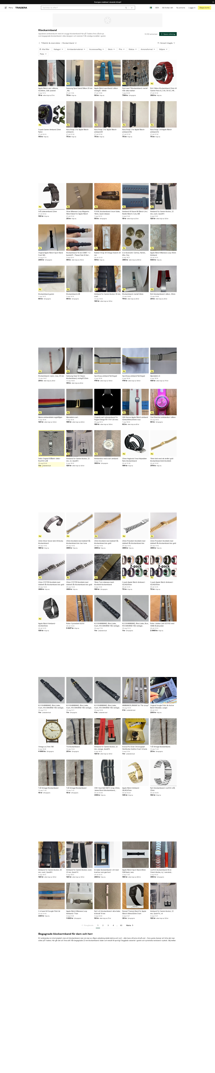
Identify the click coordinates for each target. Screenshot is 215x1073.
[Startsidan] (21, 8)
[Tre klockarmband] (79, 731)
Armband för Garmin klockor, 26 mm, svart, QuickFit (50, 871)
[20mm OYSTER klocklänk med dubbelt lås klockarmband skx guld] (79, 567)
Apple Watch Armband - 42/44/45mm (47, 624)
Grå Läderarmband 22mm (47, 211)
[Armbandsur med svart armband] (107, 443)
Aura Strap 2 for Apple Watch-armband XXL (133, 131)
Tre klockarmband (73, 747)
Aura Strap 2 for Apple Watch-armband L (77, 131)
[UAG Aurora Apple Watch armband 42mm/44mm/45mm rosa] (135, 402)
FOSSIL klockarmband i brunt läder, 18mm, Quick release (107, 212)
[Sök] (126, 8)
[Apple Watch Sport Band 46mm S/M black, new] (135, 854)
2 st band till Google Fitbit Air (49, 911)
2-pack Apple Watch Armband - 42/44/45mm (134, 583)
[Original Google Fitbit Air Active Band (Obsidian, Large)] (163, 690)
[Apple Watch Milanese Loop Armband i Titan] (79, 896)
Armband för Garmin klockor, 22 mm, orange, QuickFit (106, 748)
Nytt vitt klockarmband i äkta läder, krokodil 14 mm (107, 912)
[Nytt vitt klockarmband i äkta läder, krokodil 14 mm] (107, 896)
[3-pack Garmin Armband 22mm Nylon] (51, 114)
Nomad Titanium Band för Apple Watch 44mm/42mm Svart (134, 912)
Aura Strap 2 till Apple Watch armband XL (161, 131)
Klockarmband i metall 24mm (132, 294)
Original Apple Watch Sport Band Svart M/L (50, 254)
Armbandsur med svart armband (106, 458)
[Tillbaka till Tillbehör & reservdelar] (39, 43)
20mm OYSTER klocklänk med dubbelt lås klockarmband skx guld (79, 583)
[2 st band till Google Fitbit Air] (51, 896)
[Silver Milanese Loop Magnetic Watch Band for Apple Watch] (79, 196)
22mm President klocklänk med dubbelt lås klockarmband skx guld (163, 542)
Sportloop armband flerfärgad (105, 376)
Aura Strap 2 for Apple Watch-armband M (105, 131)
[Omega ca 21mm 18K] (51, 731)
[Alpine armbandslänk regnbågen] (51, 402)
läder (102, 940)
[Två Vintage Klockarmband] (51, 773)
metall (110, 940)
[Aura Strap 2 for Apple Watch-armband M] (107, 114)
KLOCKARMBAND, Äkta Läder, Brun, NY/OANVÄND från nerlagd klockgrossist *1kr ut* (135, 624)
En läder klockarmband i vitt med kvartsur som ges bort (106, 871)
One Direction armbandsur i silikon (163, 417)
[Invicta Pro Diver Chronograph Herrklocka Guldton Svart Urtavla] (135, 731)
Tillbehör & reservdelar (50, 43)
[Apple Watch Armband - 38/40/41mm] (135, 773)
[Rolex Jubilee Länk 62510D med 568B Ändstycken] (163, 608)
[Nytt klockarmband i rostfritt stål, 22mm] (163, 773)
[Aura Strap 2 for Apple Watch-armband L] (79, 114)
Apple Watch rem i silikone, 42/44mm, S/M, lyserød (48, 89)
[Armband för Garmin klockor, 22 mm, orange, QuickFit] (107, 731)
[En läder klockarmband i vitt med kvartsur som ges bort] (107, 854)
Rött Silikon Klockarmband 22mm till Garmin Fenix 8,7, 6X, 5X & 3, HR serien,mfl (163, 89)
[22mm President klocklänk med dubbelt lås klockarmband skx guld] (163, 525)
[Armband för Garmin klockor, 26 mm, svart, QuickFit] (51, 854)
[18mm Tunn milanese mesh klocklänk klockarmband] (107, 567)
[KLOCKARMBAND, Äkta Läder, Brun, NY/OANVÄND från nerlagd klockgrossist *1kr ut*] (135, 608)
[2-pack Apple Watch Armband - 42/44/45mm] (135, 567)
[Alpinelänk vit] (163, 361)
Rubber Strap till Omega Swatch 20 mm (107, 254)
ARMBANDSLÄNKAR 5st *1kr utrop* (135, 705)
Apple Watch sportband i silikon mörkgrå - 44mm (106, 89)
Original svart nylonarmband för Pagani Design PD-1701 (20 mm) (106, 418)
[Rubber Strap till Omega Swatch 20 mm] (107, 237)
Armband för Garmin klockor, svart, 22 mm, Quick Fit (79, 871)
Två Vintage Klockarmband (48, 788)
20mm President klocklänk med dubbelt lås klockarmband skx (133, 542)
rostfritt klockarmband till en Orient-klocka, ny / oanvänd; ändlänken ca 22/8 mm (160, 871)
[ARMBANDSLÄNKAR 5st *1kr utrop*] (135, 690)
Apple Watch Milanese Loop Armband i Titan (76, 912)
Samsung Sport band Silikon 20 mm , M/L (79, 89)
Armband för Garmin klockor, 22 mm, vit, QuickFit (78, 460)
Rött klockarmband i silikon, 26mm (162, 294)
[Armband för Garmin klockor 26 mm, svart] (107, 279)
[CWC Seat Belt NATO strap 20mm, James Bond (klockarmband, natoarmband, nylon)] (107, 773)
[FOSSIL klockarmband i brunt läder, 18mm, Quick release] (107, 196)
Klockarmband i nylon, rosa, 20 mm (51, 376)
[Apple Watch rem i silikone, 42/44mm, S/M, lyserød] (51, 73)
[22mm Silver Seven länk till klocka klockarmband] (51, 525)
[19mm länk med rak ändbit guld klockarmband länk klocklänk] (163, 443)
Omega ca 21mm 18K (46, 747)
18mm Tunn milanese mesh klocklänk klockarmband (104, 583)
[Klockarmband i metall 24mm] (135, 279)
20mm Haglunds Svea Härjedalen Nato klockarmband (134, 460)
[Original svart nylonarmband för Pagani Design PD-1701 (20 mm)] (107, 402)
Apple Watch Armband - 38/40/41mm (131, 789)
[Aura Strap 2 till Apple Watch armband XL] (163, 114)
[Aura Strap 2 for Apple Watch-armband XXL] (135, 114)
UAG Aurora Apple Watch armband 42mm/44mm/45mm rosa (135, 418)
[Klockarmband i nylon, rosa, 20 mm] (51, 361)
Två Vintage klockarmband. (160, 747)
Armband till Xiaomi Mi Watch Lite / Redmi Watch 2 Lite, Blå (135, 212)
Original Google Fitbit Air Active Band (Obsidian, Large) (162, 706)
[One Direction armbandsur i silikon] (163, 402)
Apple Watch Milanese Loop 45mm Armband (163, 254)
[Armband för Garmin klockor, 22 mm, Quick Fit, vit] (163, 896)
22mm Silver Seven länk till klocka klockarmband (50, 542)
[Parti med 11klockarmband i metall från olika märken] (135, 73)
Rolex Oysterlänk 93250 (75, 623)
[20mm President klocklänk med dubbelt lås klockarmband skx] (135, 525)
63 (121, 925)
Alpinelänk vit (155, 376)
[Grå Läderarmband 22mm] (51, 196)
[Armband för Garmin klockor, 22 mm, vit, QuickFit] (79, 443)
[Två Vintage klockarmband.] (163, 731)
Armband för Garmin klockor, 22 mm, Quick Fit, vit (162, 912)
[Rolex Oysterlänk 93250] (79, 608)
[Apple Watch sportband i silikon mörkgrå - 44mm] (107, 73)
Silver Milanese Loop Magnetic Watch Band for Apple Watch (77, 212)
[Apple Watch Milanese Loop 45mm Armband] (163, 237)
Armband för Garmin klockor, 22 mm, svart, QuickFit (162, 212)
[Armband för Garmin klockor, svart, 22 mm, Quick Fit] (79, 854)
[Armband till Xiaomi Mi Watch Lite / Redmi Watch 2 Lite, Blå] (135, 196)
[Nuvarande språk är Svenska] (151, 8)
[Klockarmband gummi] (51, 279)
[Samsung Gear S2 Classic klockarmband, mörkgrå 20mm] (79, 361)
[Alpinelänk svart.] (79, 402)
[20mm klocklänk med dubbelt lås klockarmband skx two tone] (79, 525)
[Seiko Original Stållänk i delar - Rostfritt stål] (51, 443)
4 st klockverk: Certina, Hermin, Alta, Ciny (134, 254)
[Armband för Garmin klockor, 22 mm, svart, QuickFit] (163, 196)
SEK (157, 8)
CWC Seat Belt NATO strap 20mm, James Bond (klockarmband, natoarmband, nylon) (107, 789)
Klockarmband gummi (46, 294)
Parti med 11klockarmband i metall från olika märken (134, 89)
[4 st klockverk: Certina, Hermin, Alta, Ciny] (135, 237)
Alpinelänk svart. (72, 417)
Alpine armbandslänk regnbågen (50, 417)
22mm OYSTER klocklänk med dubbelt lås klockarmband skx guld (51, 583)
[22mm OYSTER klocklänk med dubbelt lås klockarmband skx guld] (51, 567)
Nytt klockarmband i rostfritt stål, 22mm (162, 789)
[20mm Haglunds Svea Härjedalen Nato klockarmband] (135, 443)
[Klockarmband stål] (79, 279)
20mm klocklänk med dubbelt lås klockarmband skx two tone (78, 542)
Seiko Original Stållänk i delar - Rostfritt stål (49, 460)
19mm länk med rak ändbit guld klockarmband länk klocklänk (161, 460)
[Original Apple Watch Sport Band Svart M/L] (51, 237)
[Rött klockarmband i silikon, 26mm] (163, 279)
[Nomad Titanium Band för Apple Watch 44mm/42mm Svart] (135, 896)
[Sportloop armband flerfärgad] (107, 361)
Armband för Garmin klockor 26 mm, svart (107, 295)
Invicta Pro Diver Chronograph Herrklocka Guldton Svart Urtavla (134, 748)
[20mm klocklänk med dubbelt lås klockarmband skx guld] (107, 525)
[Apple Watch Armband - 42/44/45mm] (51, 608)
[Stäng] (213, 2)
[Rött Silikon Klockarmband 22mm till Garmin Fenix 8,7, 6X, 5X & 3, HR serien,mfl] (163, 73)
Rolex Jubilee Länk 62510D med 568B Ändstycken (162, 624)
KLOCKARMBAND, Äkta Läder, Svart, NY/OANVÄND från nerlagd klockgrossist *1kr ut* (106, 624)
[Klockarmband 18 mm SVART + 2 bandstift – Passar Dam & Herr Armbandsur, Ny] (79, 237)
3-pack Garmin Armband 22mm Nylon (49, 131)
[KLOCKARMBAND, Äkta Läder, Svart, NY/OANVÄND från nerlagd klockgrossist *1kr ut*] (107, 608)
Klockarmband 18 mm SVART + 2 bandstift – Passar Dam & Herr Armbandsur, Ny (78, 254)
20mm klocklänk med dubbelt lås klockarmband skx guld (106, 542)
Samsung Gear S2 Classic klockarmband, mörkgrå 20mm (77, 377)
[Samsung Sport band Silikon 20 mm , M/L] (79, 73)
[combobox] (85, 8)
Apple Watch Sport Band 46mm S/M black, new (134, 871)
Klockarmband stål (73, 294)
